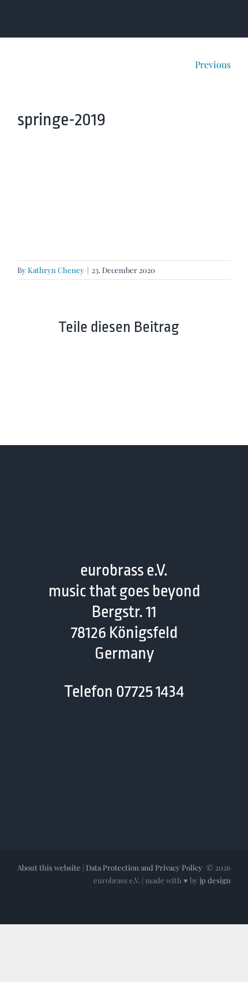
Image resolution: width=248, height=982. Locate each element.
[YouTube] (112, 740)
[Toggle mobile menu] (226, 19)
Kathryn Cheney (56, 270)
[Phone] (157, 740)
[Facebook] (90, 740)
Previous (213, 64)
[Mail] (135, 740)
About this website (49, 867)
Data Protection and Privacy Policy (144, 867)
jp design (215, 880)
